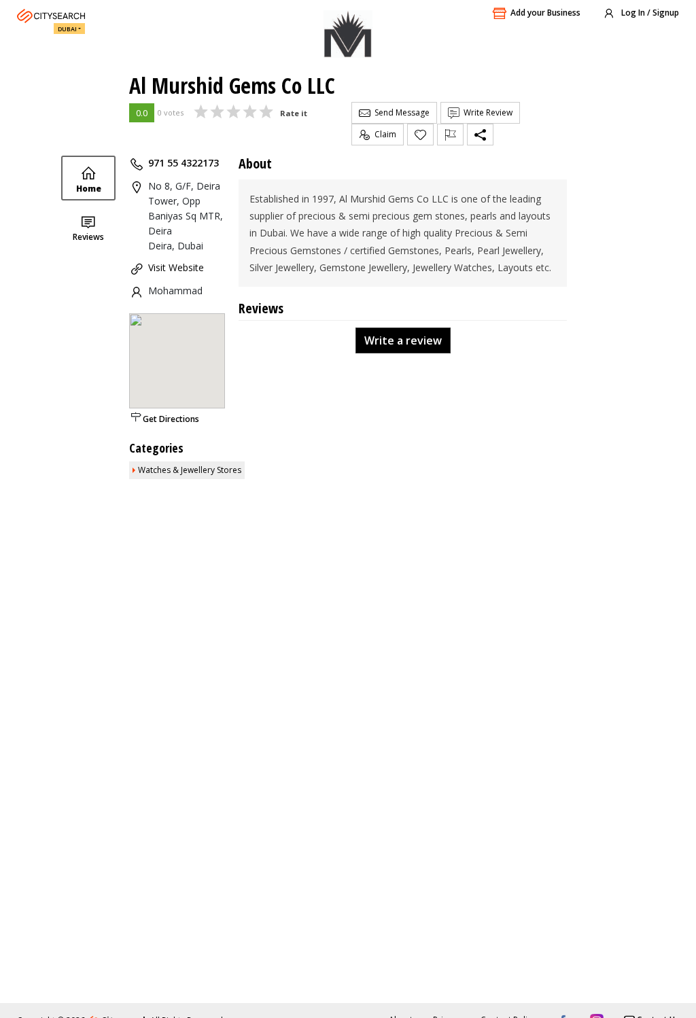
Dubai (67, 28)
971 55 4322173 (183, 162)
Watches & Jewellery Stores (189, 470)
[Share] (480, 134)
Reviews (88, 237)
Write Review (485, 112)
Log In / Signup (649, 12)
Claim (383, 134)
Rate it (293, 113)
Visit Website (176, 267)
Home (88, 188)
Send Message (400, 112)
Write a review (403, 340)
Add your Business (545, 12)
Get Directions (171, 419)
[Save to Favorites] (420, 134)
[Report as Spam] (450, 134)
